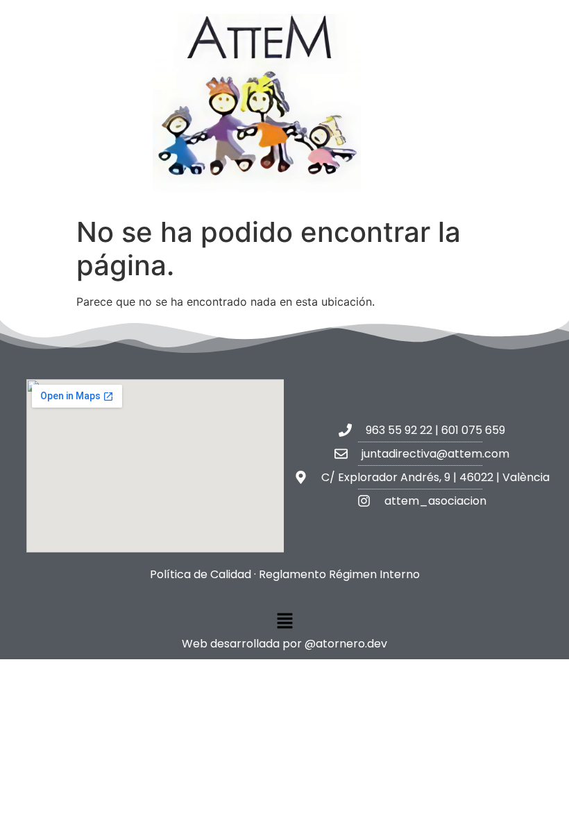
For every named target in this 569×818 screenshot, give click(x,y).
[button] (284, 621)
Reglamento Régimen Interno (339, 574)
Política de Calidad (200, 574)
